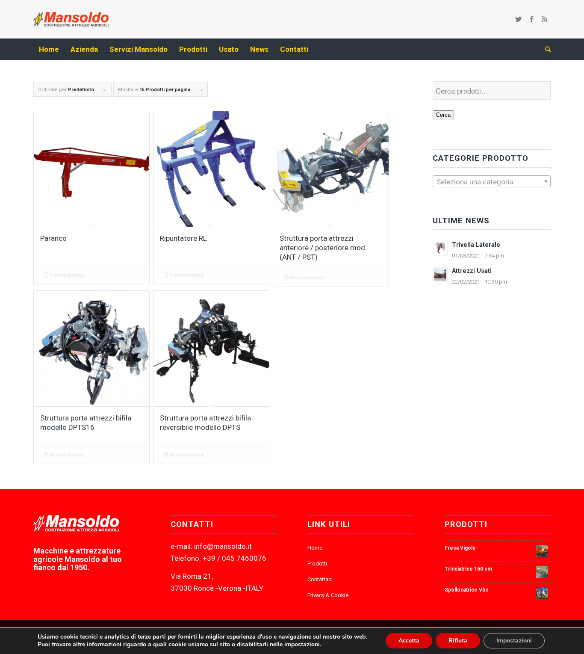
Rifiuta (457, 640)
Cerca (443, 115)
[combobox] (492, 181)
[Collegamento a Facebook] (531, 19)
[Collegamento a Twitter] (518, 19)
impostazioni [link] (302, 644)
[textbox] (491, 182)
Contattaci (320, 579)
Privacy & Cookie (327, 595)
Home (314, 548)
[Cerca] (545, 49)
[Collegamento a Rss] (544, 19)
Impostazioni (514, 640)
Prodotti (317, 563)
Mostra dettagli (66, 275)
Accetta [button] (408, 640)
